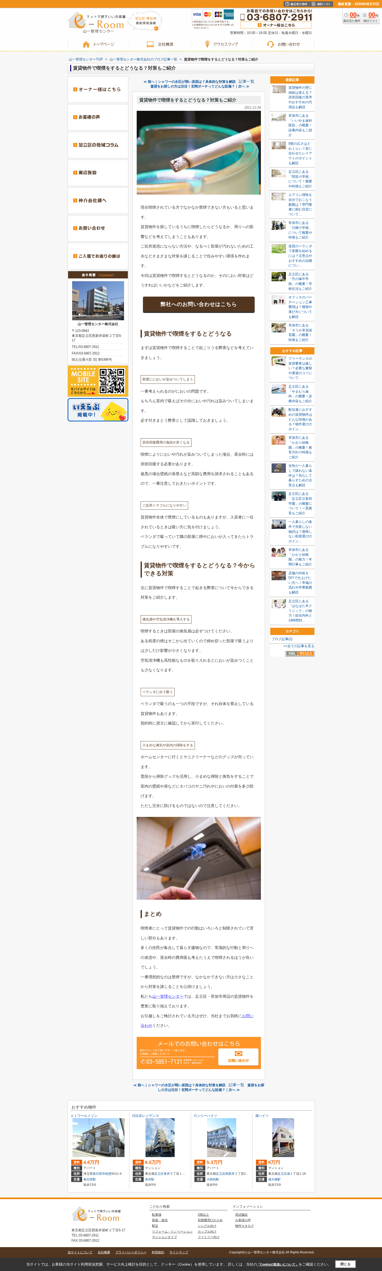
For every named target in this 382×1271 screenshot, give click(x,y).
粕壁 (108, 1174)
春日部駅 (89, 1179)
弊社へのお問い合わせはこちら (199, 304)
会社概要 (104, 1252)
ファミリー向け (209, 1237)
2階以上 (203, 1215)
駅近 (155, 1226)
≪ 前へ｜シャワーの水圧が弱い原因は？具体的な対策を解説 (189, 82)
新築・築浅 (160, 1220)
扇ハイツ (262, 1116)
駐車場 (156, 1215)
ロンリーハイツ (205, 1116)
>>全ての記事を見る (298, 646)
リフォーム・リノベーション (172, 1231)
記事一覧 (246, 81)
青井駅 (149, 1179)
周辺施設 (241, 1215)
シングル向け (207, 1226)
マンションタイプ (164, 1237)
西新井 (230, 1174)
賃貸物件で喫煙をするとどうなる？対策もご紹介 (187, 100)
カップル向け (207, 1231)
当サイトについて (80, 1252)
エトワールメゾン (83, 1116)
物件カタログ (244, 1226)
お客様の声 (243, 1220)
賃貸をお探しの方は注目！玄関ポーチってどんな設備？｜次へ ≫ (199, 86)
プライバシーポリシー (131, 1252)
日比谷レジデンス (145, 1116)
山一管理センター (167, 996)
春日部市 (99, 1174)
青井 (167, 1174)
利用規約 (158, 1252)
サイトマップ (178, 1252)
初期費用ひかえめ (210, 1220)
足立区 (159, 1174)
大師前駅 (213, 1179)
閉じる (345, 1264)
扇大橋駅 (274, 1179)
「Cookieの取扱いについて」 (278, 1264)
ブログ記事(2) (282, 639)
